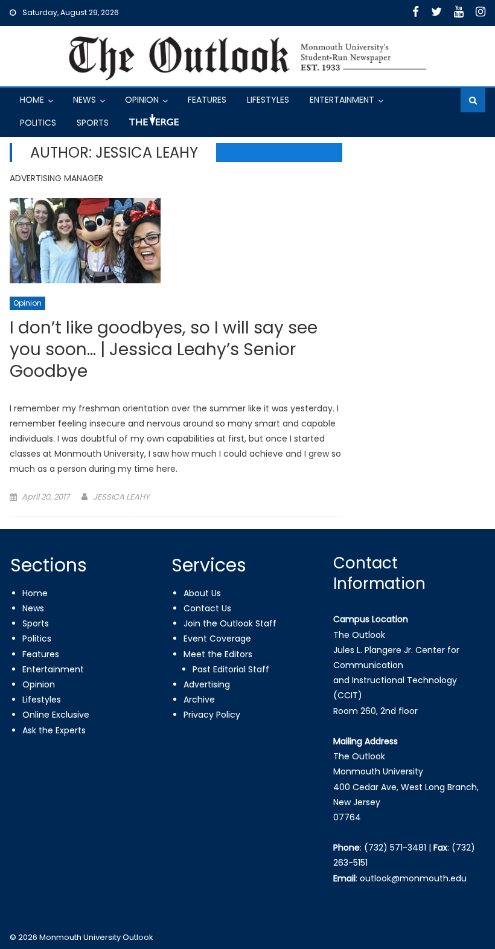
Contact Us (207, 608)
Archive (199, 699)
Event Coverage (217, 638)
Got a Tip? (152, 124)
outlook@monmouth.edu (413, 878)
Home (32, 100)
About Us (202, 593)
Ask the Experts (54, 730)
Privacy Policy (212, 715)
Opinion (142, 100)
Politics (38, 123)
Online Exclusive (55, 715)
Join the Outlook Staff (230, 623)
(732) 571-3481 (395, 847)
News (84, 100)
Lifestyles (268, 100)
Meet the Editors (218, 654)
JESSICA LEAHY (121, 497)
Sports (93, 123)
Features (207, 100)
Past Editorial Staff (231, 669)
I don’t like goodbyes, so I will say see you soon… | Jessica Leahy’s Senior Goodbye (164, 350)
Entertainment (342, 100)
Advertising (207, 684)
